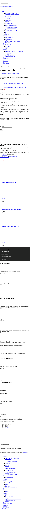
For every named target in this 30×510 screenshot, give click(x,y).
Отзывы (3, 59)
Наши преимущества (6, 63)
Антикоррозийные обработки (9, 37)
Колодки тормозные (7, 46)
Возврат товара (4, 508)
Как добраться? (2, 142)
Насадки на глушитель (8, 20)
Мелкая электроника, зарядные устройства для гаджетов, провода (14, 51)
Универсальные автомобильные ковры (12, 461)
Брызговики (8, 18)
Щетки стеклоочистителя (6, 58)
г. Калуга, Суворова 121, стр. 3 (4, 6)
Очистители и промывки (8, 39)
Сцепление (6, 47)
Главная (3, 10)
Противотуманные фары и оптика (9, 477)
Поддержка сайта (24, 452)
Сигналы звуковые (7, 24)
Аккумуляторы (5, 35)
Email (1, 129)
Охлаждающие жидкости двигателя (9, 38)
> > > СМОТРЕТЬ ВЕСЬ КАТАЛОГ (8, 503)
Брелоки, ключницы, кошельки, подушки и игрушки (12, 14)
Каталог (3, 11)
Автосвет (4, 31)
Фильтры (6, 48)
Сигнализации (7, 501)
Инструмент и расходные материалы (8, 44)
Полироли (6, 40)
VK (8, 157)
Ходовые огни (7, 34)
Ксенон (6, 32)
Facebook (1, 157)
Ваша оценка (2, 120)
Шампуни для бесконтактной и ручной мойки (11, 487)
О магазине (3, 60)
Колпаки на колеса (7, 463)
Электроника (5, 49)
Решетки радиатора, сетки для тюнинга (10, 468)
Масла (4, 475)
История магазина (5, 61)
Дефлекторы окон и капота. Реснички (10, 15)
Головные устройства (9, 53)
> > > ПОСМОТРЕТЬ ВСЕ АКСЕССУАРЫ (11, 30)
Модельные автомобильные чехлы (11, 28)
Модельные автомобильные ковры (11, 17)
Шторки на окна (7, 473)
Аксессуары (5, 456)
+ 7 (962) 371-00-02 (11, 6)
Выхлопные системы (8, 45)
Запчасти (4, 489)
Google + (5, 157)
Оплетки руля (7, 21)
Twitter (3, 157)
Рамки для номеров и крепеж (9, 23)
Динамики (8, 54)
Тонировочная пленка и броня (9, 470)
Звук (5, 52)
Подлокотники (7, 466)
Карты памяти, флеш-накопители (9, 55)
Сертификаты (5, 62)
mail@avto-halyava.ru (7, 427)
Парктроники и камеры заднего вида (10, 56)
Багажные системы (6, 43)
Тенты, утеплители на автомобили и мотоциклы (11, 25)
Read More (3, 198)
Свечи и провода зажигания (8, 492)
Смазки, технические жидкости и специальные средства (12, 41)
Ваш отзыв (2, 126)
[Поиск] (8, 66)
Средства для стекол (7, 42)
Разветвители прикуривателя (9, 22)
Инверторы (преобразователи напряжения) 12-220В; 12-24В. (13, 499)
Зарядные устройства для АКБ (9, 496)
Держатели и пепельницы (8, 459)
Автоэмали (6, 36)
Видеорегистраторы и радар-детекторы (10, 50)
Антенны (6, 494)
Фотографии (5, 506)
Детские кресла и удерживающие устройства (11, 13)
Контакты (3, 64)
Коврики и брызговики (8, 16)
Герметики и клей (7, 482)
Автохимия (4, 480)
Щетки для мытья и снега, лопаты (9, 29)
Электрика (4, 57)
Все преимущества (3, 259)
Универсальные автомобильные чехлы (12, 27)
